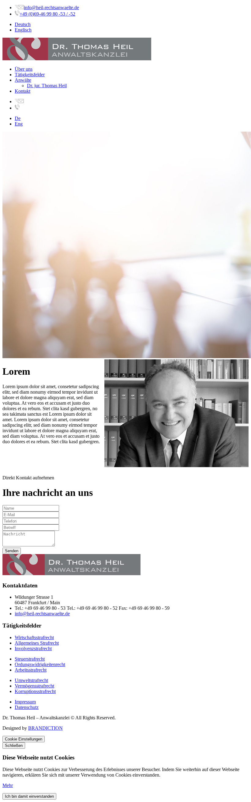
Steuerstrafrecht (30, 658)
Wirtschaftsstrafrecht (34, 637)
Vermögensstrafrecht (34, 685)
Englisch (23, 29)
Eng (19, 123)
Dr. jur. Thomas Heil (47, 85)
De (18, 118)
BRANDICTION (45, 728)
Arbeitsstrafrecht (31, 670)
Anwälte (23, 80)
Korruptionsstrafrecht (35, 691)
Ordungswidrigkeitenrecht (40, 664)
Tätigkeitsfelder (30, 74)
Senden (11, 551)
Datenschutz (27, 707)
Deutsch (23, 24)
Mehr (7, 785)
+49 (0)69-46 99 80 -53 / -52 (47, 14)
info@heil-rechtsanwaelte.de (51, 7)
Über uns (23, 69)
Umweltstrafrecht (31, 680)
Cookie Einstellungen (23, 739)
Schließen (14, 745)
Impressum (25, 701)
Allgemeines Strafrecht (37, 643)
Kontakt (22, 91)
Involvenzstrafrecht (33, 648)
